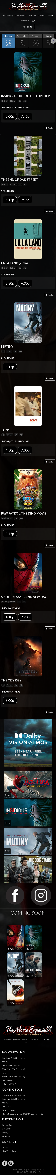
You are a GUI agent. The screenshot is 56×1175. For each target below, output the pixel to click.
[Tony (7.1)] (28, 405)
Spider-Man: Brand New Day (13, 1076)
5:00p (10, 116)
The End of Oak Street (11, 1065)
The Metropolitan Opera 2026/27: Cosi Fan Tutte (22, 1114)
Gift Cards (32, 15)
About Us (6, 1136)
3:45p (10, 534)
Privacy (5, 1132)
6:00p (10, 700)
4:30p (10, 450)
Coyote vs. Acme (9, 1110)
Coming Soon (20, 15)
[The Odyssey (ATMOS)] (28, 656)
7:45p (25, 116)
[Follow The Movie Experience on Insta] (11, 1163)
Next (53, 41)
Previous (2, 41)
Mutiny (5, 1061)
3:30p (10, 283)
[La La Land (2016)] (28, 238)
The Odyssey (7, 1080)
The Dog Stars (8, 1106)
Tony (4, 1073)
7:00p (25, 450)
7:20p (25, 617)
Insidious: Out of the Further (14, 1058)
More (50, 15)
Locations (23, 21)
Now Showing (8, 15)
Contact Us (6, 1147)
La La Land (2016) (9, 1084)
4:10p (10, 617)
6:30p (25, 283)
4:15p (10, 200)
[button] (33, 20)
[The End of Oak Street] (28, 155)
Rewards (41, 15)
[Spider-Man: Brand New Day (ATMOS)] (28, 572)
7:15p (25, 200)
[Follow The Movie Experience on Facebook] (4, 1163)
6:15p (10, 367)
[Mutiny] (28, 322)
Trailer (50, 128)
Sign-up (29, 26)
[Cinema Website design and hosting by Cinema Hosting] (28, 1171)
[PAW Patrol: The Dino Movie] (28, 489)
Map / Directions (9, 1151)
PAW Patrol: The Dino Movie (14, 1069)
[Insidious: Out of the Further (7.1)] (28, 71)
